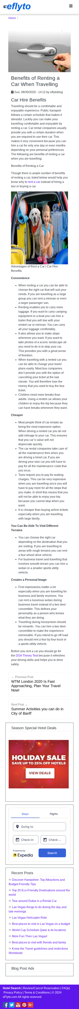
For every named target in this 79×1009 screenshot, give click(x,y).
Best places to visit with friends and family (39, 942)
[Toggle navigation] (71, 7)
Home (12, 18)
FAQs (65, 988)
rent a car (34, 181)
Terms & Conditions (37, 992)
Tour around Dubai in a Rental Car (34, 900)
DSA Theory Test (27, 655)
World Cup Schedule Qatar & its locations (39, 930)
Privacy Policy (12, 992)
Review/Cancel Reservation (41, 988)
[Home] (17, 6)
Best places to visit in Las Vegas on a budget (41, 923)
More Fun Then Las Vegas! (29, 936)
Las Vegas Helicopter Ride (29, 917)
